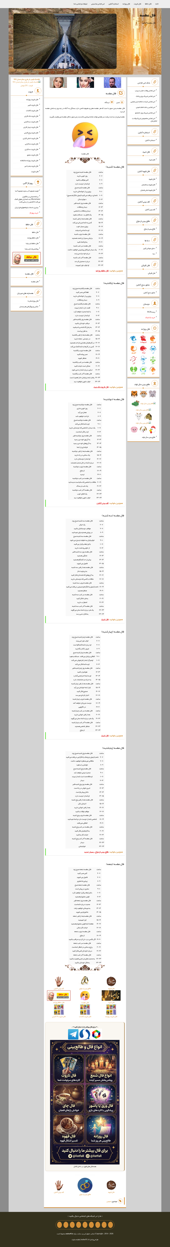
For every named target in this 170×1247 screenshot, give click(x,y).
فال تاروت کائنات (32, 110)
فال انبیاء (152, 159)
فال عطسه (147, 15)
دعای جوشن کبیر (149, 248)
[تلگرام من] (104, 1225)
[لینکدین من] (59, 1225)
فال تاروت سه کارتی (31, 121)
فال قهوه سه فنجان (148, 184)
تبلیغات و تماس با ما (80, 4)
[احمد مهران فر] (112, 83)
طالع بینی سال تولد (148, 437)
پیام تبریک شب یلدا (31, 249)
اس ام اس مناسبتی (98, 4)
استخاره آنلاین (114, 4)
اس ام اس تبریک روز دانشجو (145, 113)
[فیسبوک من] (97, 1225)
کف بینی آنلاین (150, 209)
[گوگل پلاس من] (72, 1225)
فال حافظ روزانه (32, 238)
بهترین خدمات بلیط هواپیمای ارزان (26, 207)
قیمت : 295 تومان (27, 82)
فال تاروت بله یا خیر (31, 166)
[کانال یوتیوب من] (65, 1225)
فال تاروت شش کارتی (30, 138)
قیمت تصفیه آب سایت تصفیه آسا (26, 191)
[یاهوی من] (110, 1225)
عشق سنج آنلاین (149, 292)
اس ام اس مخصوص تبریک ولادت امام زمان (144, 119)
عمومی (109, 1201)
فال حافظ (148, 4)
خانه (157, 4)
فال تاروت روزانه (32, 99)
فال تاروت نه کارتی (31, 144)
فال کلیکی (151, 273)
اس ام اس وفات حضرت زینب (145, 90)
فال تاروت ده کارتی (31, 149)
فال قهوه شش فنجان (147, 190)
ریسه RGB (151, 312)
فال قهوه (152, 179)
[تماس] (85, 1225)
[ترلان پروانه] (85, 83)
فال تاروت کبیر (33, 105)
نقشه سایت (76, 1239)
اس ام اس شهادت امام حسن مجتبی (143, 101)
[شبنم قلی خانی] (58, 83)
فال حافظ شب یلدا (32, 243)
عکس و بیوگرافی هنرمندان (28, 306)
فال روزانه (126, 4)
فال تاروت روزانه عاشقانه (29, 160)
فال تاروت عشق (32, 155)
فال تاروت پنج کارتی (31, 132)
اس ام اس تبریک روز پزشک (145, 96)
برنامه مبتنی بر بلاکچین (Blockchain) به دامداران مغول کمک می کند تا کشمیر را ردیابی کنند (27, 199)
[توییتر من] (78, 1225)
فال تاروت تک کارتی (31, 116)
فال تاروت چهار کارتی (30, 127)
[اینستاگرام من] (91, 1225)
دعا (154, 254)
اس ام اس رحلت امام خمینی (145, 107)
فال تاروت (137, 4)
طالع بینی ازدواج (149, 229)
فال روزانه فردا (33, 301)
